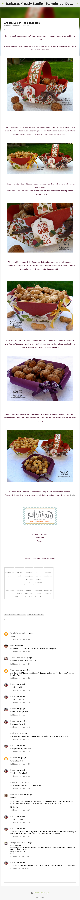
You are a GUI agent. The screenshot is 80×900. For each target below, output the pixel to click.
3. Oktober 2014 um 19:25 (20, 836)
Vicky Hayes (14, 670)
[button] (5, 29)
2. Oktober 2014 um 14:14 (20, 690)
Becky (72, 495)
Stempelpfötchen (16, 843)
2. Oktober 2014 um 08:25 (20, 664)
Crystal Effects (10, 590)
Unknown (14, 758)
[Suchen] (77, 3)
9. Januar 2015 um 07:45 (19, 869)
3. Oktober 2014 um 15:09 (20, 788)
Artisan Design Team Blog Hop (15, 614)
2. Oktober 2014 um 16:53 (20, 752)
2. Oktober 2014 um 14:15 (20, 715)
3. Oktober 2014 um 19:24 (20, 822)
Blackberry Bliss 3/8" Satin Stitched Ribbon (29, 594)
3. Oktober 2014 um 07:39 (20, 776)
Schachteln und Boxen (35, 614)
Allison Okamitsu (16, 658)
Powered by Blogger (41, 893)
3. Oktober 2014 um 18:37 (20, 810)
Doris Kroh (14, 733)
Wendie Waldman (17, 633)
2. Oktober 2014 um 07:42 (20, 652)
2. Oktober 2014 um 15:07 (20, 739)
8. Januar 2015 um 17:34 (19, 856)
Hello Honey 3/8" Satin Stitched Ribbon (19, 594)
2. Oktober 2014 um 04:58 (20, 639)
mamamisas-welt (16, 794)
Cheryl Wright (15, 782)
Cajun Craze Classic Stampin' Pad (38, 594)
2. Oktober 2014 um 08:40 (20, 678)
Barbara (13, 684)
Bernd (12, 645)
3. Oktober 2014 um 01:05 (20, 764)
